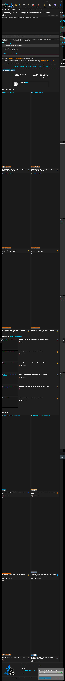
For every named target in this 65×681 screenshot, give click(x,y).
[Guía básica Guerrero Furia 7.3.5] (62, 411)
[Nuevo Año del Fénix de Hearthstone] (1, 340)
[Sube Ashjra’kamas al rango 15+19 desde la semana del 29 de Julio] (45, 211)
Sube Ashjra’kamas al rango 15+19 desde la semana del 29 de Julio (42, 250)
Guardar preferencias (57, 678)
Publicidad (33, 670)
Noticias (4, 490)
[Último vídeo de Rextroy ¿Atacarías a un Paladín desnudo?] (10, 344)
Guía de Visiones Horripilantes (18, 66)
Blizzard (4, 489)
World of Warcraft (6, 166)
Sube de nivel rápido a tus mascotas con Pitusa (31, 398)
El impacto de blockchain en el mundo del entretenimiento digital (42, 658)
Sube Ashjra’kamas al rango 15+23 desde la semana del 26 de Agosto (13, 170)
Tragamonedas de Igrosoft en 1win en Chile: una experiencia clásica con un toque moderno (43, 575)
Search (59, 2)
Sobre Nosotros (25, 665)
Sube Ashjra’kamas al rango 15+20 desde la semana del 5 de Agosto (13, 250)
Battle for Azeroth (16, 336)
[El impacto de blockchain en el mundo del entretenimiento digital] (45, 618)
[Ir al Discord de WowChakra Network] (12, 1)
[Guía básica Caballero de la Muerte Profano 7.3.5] (16, 535)
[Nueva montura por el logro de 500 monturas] (16, 618)
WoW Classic (34, 489)
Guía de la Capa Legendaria (43, 66)
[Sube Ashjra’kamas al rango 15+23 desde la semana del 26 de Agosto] (16, 130)
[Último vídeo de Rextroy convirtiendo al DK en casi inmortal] (10, 391)
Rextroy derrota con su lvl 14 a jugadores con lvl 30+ (32, 362)
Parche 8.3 (5, 167)
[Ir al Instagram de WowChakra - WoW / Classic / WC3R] (16, 1)
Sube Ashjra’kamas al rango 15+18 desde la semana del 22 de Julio (13, 331)
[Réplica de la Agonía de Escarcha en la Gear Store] (16, 453)
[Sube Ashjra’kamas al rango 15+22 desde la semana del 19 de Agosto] (45, 130)
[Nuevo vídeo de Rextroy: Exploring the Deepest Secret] (10, 379)
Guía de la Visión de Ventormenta (31, 66)
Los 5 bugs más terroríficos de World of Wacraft (31, 351)
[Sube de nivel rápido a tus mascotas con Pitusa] (10, 402)
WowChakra (34, 654)
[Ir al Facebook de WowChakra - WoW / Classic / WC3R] (4, 1)
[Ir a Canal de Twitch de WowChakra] (8, 1)
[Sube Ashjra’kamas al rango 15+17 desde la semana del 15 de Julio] (45, 291)
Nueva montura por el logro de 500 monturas (13, 657)
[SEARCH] (43, 1)
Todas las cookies (45, 678)
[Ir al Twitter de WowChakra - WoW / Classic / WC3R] (6, 1)
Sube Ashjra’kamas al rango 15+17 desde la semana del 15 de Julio (42, 331)
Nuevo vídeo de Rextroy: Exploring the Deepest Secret (33, 374)
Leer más (59, 670)
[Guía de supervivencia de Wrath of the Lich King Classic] (45, 453)
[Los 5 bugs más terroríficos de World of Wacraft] (10, 355)
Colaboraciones (35, 665)
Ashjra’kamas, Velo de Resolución (41, 35)
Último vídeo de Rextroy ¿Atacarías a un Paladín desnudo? (34, 339)
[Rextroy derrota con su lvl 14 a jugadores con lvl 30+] (10, 367)
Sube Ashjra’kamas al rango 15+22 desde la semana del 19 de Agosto (42, 170)
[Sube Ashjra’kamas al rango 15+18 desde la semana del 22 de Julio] (16, 291)
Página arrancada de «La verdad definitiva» (16, 58)
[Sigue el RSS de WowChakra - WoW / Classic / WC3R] (14, 1)
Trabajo (39, 665)
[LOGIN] (61, 1)
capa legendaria (6, 70)
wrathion (13, 70)
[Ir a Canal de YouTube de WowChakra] (10, 1)
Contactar (30, 665)
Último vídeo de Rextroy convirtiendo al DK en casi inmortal (34, 386)
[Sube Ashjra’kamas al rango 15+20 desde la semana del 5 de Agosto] (16, 211)
